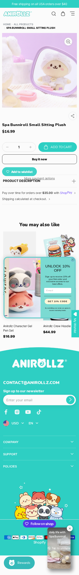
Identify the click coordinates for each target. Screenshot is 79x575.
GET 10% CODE (57, 301)
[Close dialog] (72, 259)
